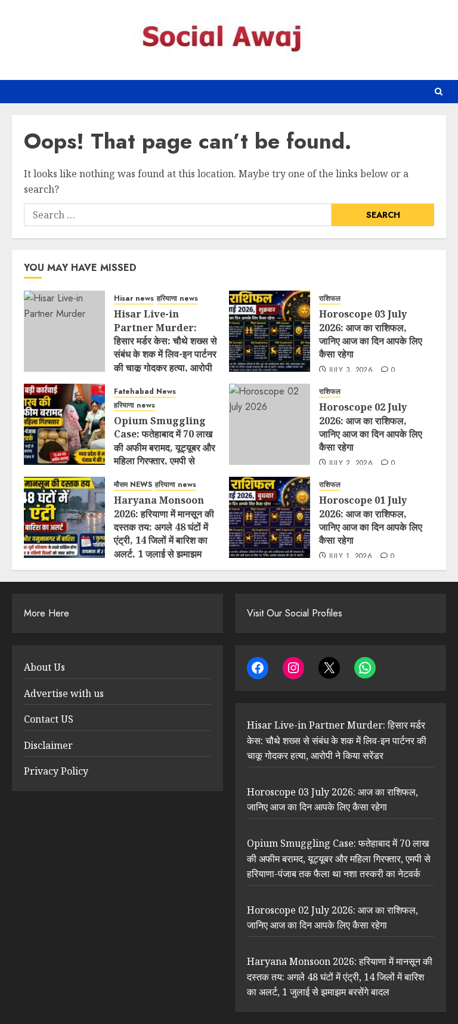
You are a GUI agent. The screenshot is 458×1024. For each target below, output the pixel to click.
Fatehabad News (145, 392)
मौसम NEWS (133, 485)
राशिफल (330, 299)
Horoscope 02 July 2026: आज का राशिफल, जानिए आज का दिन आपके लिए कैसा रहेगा (370, 427)
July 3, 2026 (351, 370)
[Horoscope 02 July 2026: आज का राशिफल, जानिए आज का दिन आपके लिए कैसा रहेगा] (269, 424)
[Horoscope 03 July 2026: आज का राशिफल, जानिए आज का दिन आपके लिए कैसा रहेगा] (269, 331)
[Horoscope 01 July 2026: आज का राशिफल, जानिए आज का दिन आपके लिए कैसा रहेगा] (269, 517)
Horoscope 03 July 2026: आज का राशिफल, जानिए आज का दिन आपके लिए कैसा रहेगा (370, 333)
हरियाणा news (177, 299)
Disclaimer (48, 745)
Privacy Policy (56, 771)
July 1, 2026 (350, 557)
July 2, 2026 (351, 463)
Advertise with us (64, 693)
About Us (44, 667)
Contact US (48, 719)
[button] (438, 91)
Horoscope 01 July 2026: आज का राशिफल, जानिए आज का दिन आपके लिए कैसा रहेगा (370, 520)
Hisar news (134, 299)
